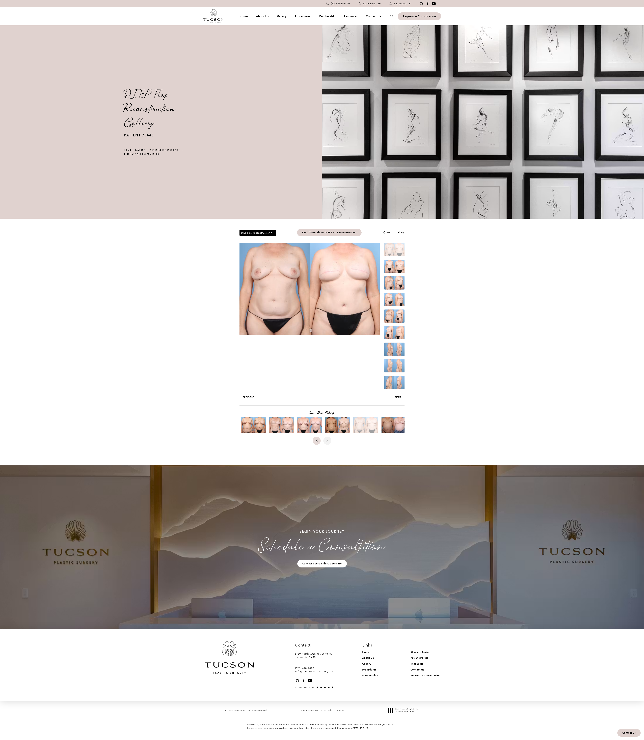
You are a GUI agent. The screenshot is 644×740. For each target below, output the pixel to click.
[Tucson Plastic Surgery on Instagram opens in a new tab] (421, 3)
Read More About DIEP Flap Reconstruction (329, 232)
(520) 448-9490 (360, 728)
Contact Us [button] (629, 732)
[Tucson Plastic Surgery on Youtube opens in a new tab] (434, 3)
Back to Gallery (395, 232)
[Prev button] (317, 441)
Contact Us (417, 669)
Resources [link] (351, 16)
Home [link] (243, 16)
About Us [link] (262, 16)
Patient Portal (402, 3)
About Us (368, 657)
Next (398, 397)
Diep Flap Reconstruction (141, 154)
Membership (370, 675)
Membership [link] (327, 16)
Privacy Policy (327, 710)
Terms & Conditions (309, 710)
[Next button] (327, 441)
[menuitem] (421, 3)
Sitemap (340, 710)
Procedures (369, 669)
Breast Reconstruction (165, 150)
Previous (248, 397)
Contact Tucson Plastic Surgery (322, 563)
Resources (417, 663)
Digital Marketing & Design (407, 710)
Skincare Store (372, 3)
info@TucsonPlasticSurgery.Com (314, 671)
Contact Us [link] (373, 16)
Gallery (140, 150)
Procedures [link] (302, 16)
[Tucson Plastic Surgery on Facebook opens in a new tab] (427, 3)
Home (127, 150)
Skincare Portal (420, 652)
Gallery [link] (282, 16)
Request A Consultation (419, 16)
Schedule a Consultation (322, 543)
